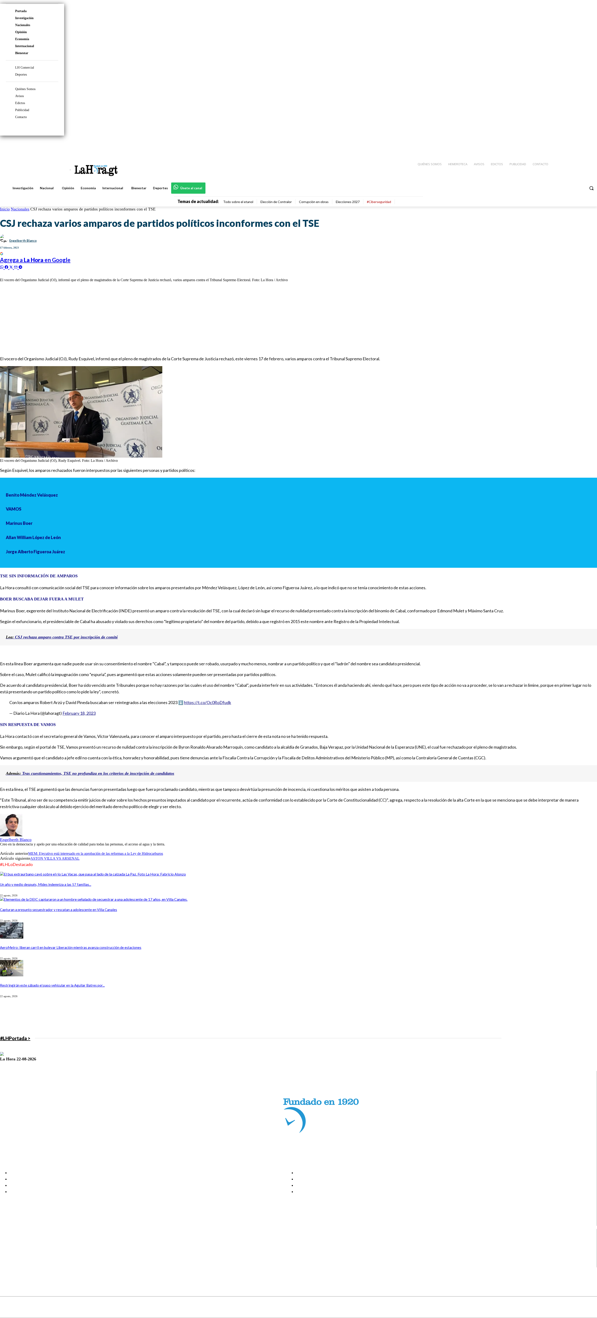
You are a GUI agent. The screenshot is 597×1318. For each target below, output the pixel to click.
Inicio (5, 209)
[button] (591, 188)
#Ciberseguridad (379, 202)
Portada (21, 11)
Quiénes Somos (25, 89)
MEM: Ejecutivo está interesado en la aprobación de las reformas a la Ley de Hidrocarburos (95, 853)
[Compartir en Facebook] (7, 266)
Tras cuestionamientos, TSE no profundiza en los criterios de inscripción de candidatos (90, 773)
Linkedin (20, 1252)
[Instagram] (563, 144)
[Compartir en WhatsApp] (2, 266)
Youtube (20, 1264)
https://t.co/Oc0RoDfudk (207, 702)
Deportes (21, 74)
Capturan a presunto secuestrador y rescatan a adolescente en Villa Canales (58, 910)
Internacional (24, 46)
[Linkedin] (571, 144)
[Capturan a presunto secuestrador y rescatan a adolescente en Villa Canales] (93, 899)
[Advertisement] (140, 318)
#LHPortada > (15, 1038)
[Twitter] (579, 144)
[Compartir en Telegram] (20, 266)
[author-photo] (11, 835)
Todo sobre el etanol (238, 202)
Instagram (22, 1246)
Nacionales (22, 25)
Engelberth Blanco (23, 240)
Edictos (20, 103)
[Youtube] (588, 144)
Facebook (21, 1241)
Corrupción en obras (314, 202)
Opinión (21, 32)
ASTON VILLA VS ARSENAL (55, 858)
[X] (7, 1258)
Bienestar (21, 53)
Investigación (24, 18)
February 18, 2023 (79, 713)
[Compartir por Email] (16, 266)
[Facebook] (555, 144)
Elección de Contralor (276, 202)
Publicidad (22, 110)
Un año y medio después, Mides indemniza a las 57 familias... (45, 884)
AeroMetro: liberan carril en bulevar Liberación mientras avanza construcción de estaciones (70, 947)
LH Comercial (24, 67)
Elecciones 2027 (348, 202)
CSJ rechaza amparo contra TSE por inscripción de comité (62, 637)
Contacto (21, 117)
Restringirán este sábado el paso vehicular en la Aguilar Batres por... (52, 985)
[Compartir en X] (11, 266)
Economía (22, 39)
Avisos (19, 96)
